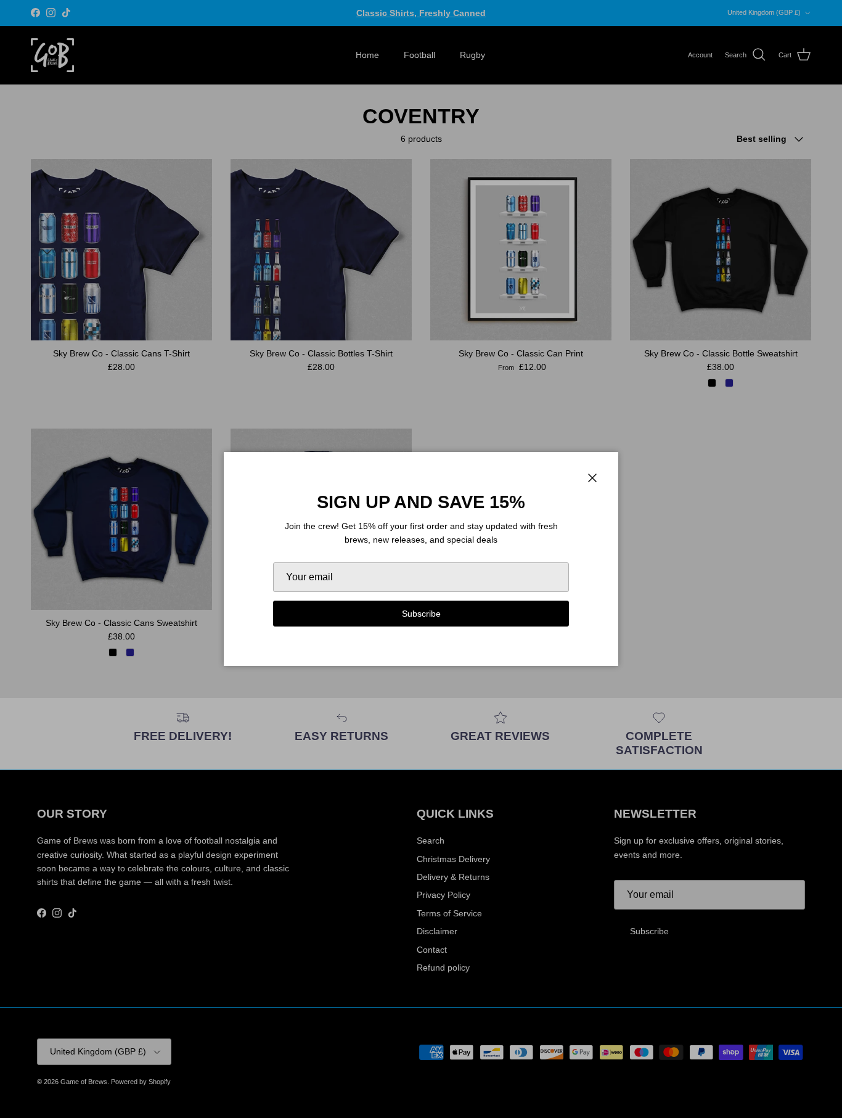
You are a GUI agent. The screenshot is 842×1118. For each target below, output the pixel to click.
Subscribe (421, 614)
